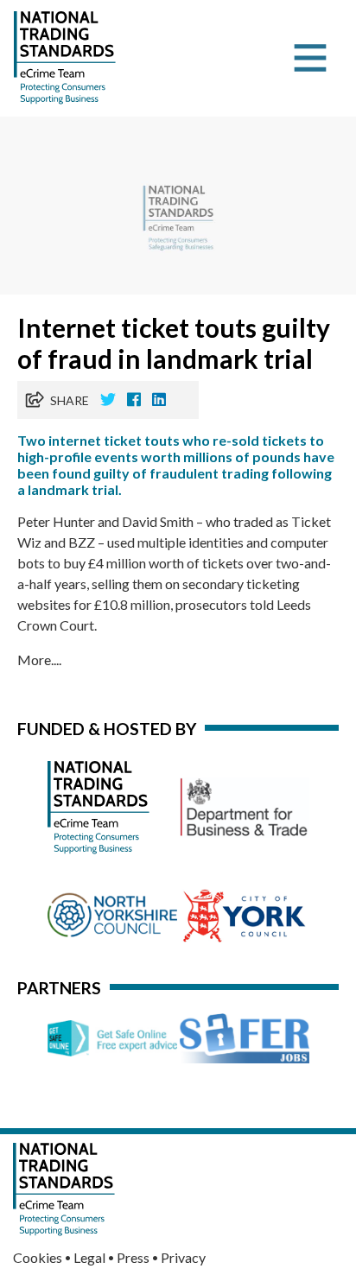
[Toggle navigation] (310, 58)
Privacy (183, 1257)
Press (133, 1257)
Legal (89, 1257)
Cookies (37, 1257)
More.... (39, 659)
